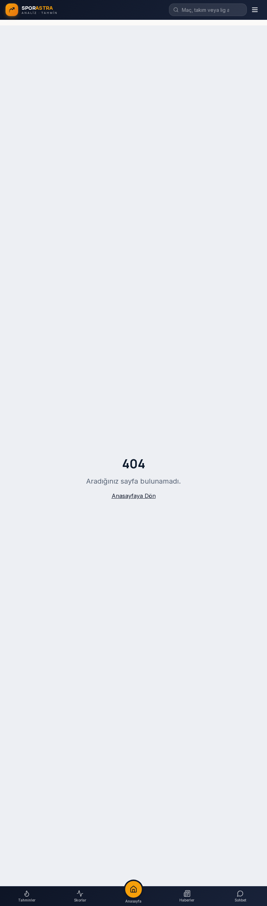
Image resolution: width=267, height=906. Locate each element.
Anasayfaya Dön (134, 495)
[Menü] (254, 9)
